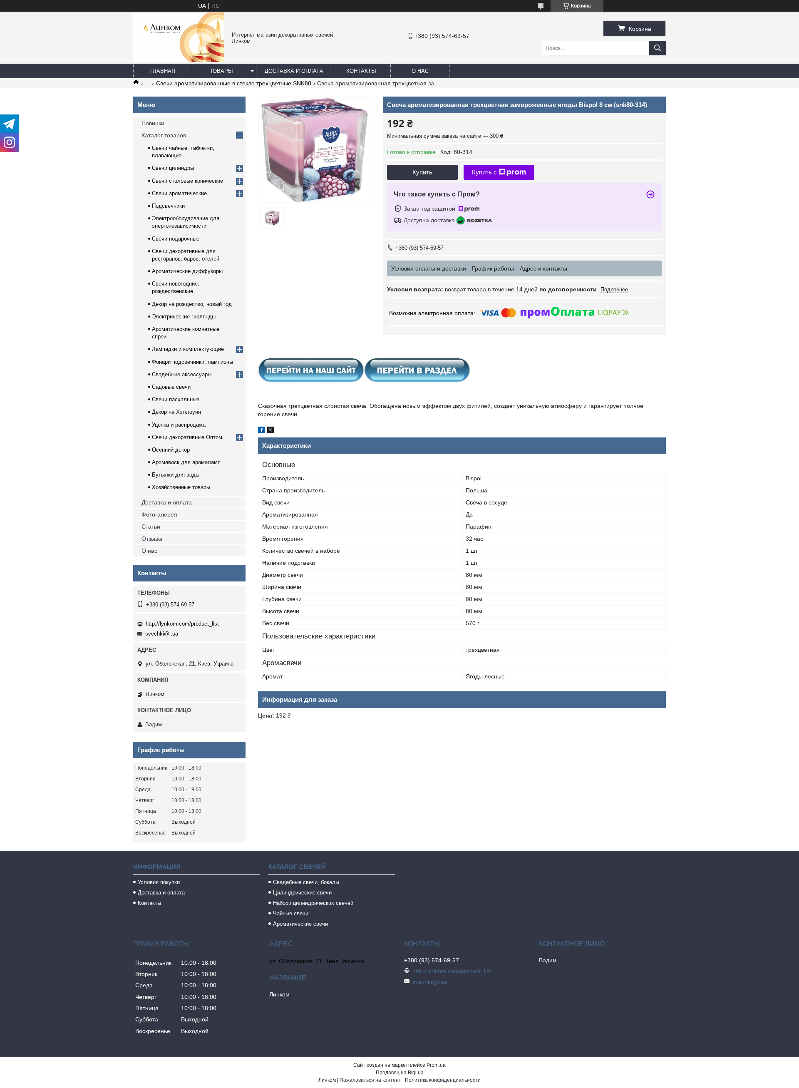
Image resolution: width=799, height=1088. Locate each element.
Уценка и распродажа (179, 425)
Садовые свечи (171, 387)
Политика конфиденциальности (443, 1080)
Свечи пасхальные (175, 399)
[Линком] (178, 60)
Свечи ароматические (179, 193)
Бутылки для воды (175, 475)
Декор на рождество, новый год (192, 304)
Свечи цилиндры (173, 168)
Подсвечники (168, 206)
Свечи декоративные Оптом (187, 437)
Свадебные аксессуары (181, 374)
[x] (270, 431)
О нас (420, 71)
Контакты (361, 71)
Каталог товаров (163, 135)
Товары (221, 71)
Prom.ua (436, 1065)
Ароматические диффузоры (187, 271)
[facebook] (261, 431)
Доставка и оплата (294, 71)
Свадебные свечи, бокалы (306, 882)
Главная (162, 71)
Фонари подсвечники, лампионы (192, 362)
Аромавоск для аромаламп (186, 462)
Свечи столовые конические (187, 181)
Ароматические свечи (300, 924)
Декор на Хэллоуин (176, 412)
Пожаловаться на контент (370, 1080)
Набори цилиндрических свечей (313, 903)
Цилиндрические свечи (302, 892)
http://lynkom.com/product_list (182, 624)
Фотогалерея (159, 514)
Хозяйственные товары (181, 487)
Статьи (150, 526)
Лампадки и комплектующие (188, 349)
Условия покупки (159, 882)
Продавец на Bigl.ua (400, 1073)
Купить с (484, 172)
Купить (422, 172)
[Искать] (657, 48)
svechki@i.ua (161, 634)
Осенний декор (171, 450)
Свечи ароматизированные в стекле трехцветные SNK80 (233, 83)
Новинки (152, 123)
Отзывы (151, 538)
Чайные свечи (290, 913)
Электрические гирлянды (184, 316)
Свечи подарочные (175, 239)
